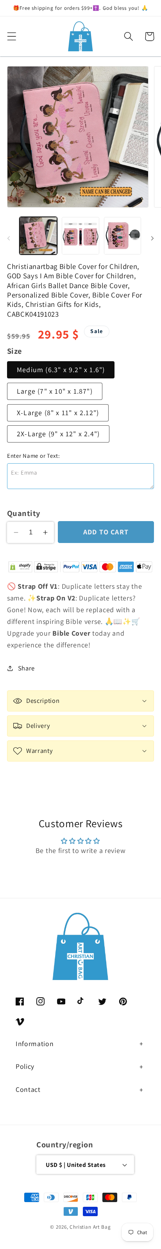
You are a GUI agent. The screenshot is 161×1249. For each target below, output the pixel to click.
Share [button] (26, 668)
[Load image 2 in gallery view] (80, 235)
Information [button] (35, 1043)
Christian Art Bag (90, 1227)
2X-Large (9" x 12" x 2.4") (58, 433)
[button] (12, 36)
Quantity (23, 513)
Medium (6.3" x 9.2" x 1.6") (61, 369)
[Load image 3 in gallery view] (122, 235)
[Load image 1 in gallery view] (38, 235)
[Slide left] (8, 238)
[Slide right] (152, 238)
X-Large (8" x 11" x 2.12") (58, 412)
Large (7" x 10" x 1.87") (55, 391)
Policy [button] (25, 1066)
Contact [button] (28, 1089)
